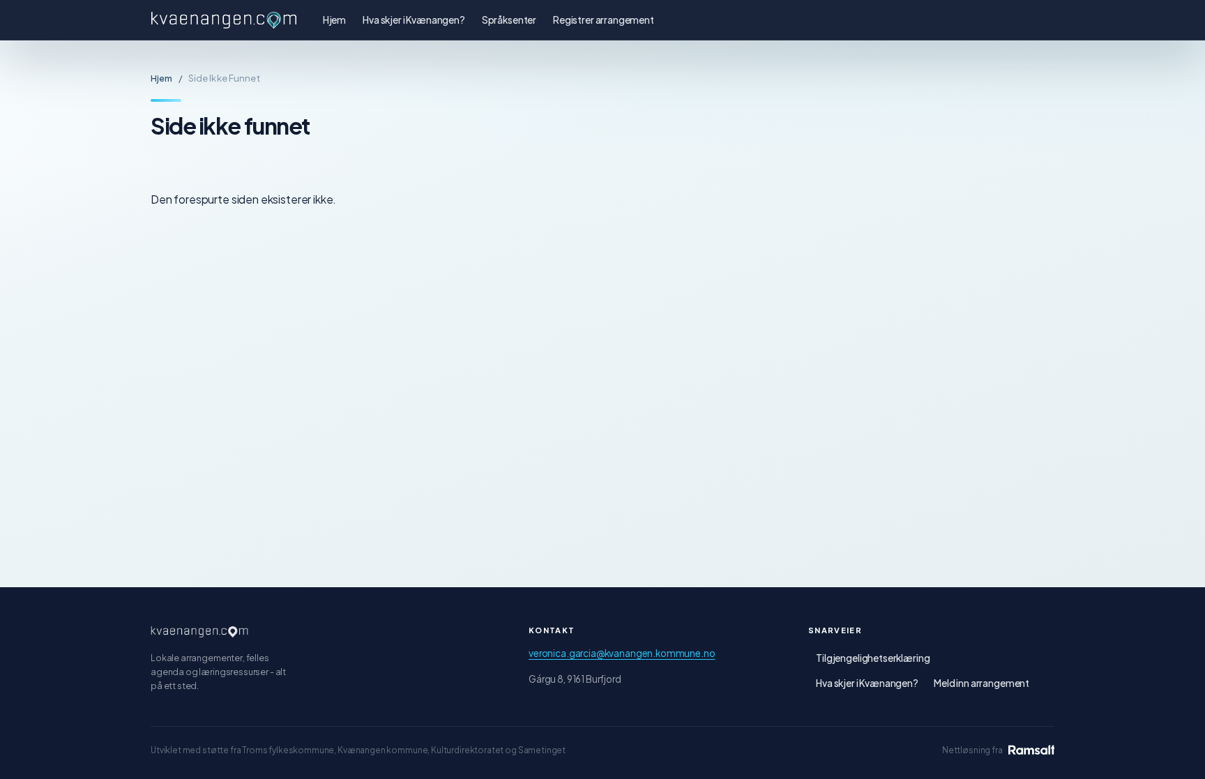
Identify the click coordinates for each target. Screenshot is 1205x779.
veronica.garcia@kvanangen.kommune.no (622, 653)
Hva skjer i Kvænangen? (414, 20)
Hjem (334, 20)
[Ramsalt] (1031, 750)
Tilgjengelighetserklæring (873, 658)
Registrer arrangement (603, 20)
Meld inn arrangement (981, 683)
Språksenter (509, 20)
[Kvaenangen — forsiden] (199, 631)
